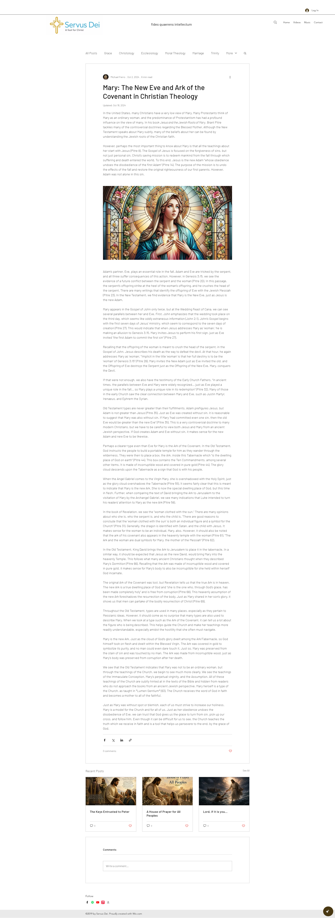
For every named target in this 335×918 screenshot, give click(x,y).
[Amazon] (108, 902)
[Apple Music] (103, 902)
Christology (126, 53)
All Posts (91, 53)
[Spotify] (92, 902)
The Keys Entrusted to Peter (109, 811)
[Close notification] (329, 896)
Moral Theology (175, 53)
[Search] (275, 22)
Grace (108, 53)
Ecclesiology (149, 53)
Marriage (198, 53)
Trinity (215, 53)
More (229, 53)
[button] (245, 53)
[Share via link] (130, 740)
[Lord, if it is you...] (224, 791)
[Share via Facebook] (104, 740)
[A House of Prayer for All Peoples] (167, 791)
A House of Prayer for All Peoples (163, 813)
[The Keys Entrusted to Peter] (111, 791)
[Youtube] (97, 902)
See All (246, 770)
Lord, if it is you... (215, 811)
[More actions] (230, 77)
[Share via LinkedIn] (121, 740)
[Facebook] (87, 902)
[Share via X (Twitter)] (113, 740)
